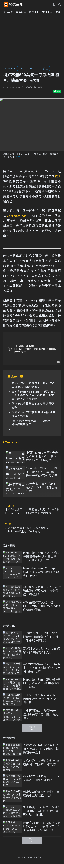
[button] (59, 4)
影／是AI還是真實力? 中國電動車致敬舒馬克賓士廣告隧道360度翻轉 (42, 590)
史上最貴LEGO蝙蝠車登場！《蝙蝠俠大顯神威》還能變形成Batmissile (41, 810)
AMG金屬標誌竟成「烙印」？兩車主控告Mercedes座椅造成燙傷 (41, 605)
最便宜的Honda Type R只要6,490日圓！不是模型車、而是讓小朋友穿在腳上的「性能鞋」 (33, 395)
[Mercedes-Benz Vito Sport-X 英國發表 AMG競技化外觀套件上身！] (12, 572)
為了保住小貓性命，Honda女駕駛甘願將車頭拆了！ (41, 778)
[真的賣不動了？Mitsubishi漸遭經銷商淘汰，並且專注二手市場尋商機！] (12, 637)
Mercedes (10, 68)
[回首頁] (16, 4)
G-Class (34, 68)
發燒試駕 (21, 12)
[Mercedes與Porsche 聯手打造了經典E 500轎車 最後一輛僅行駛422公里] (15, 472)
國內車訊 (8, 12)
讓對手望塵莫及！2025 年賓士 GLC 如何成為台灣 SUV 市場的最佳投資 (42, 667)
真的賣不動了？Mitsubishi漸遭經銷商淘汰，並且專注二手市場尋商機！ (41, 636)
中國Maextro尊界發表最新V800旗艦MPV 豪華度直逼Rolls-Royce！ (42, 456)
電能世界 (47, 12)
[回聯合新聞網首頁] (6, 4)
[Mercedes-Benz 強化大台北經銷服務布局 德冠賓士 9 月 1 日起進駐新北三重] (12, 557)
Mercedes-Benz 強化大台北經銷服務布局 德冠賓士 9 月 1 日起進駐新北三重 (41, 556)
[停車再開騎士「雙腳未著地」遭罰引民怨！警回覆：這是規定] (12, 715)
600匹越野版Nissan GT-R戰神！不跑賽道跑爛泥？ (34, 422)
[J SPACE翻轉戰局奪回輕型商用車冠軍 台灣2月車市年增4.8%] (12, 699)
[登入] (53, 5)
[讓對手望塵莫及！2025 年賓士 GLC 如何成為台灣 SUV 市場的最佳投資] (12, 668)
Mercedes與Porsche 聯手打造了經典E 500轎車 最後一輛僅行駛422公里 (42, 471)
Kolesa (30, 300)
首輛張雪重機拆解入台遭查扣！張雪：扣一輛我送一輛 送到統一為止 (41, 748)
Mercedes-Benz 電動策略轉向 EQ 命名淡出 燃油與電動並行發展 (41, 683)
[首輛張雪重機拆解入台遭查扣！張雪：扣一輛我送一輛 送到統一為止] (12, 749)
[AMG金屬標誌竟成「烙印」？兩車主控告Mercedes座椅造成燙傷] (12, 606)
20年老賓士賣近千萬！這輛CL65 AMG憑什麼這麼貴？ (42, 487)
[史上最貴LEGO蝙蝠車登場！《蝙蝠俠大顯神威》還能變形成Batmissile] (12, 811)
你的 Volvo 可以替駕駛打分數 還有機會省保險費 (33, 414)
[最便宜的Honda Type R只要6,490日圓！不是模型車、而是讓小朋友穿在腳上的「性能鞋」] (12, 827)
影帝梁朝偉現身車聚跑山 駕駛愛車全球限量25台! (41, 793)
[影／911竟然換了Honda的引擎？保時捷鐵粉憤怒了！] (12, 653)
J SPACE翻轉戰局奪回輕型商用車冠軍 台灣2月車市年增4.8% (40, 698)
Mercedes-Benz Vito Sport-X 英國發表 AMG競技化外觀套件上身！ (41, 572)
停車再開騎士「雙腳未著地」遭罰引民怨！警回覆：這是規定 (41, 714)
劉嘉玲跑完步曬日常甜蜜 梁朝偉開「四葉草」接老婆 (41, 762)
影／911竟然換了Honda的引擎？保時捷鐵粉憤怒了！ (42, 650)
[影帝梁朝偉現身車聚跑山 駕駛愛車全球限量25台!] (12, 796)
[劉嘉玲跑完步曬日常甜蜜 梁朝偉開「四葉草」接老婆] (12, 765)
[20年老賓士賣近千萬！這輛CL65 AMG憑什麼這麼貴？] (15, 488)
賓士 (45, 68)
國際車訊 (34, 12)
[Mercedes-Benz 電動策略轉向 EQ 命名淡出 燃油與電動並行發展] (12, 684)
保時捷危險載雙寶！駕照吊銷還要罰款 (33, 405)
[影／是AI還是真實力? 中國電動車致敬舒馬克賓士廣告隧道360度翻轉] (12, 591)
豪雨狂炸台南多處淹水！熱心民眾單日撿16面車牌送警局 (33, 384)
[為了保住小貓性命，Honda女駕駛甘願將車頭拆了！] (12, 780)
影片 (35, 210)
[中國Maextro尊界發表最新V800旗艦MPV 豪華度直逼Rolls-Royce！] (15, 457)
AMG (23, 68)
